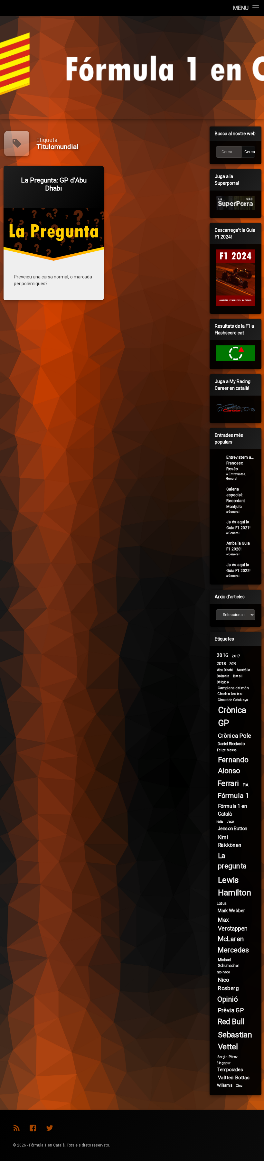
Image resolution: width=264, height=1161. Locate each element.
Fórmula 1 (233, 795)
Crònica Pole (234, 735)
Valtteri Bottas (234, 1078)
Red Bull (231, 1021)
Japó (230, 822)
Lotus (222, 903)
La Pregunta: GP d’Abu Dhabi (54, 184)
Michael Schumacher (228, 963)
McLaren (231, 939)
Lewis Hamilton (234, 886)
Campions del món (233, 688)
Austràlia (243, 670)
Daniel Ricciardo (231, 744)
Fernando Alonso (233, 765)
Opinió (227, 999)
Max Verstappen (232, 924)
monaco (224, 972)
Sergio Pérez (227, 1057)
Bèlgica (223, 682)
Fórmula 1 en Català (232, 810)
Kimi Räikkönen (229, 841)
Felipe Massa (226, 750)
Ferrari (228, 783)
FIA (245, 784)
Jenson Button (232, 828)
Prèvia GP (231, 1010)
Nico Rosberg (228, 984)
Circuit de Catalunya (233, 700)
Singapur (223, 1063)
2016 (222, 655)
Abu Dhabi (225, 670)
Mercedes (233, 950)
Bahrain (223, 676)
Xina (239, 1086)
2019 (232, 664)
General (231, 478)
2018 (221, 663)
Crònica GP (232, 716)
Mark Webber (231, 910)
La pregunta (232, 861)
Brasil (237, 676)
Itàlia (219, 822)
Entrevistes (237, 474)
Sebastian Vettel (235, 1040)
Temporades (230, 1069)
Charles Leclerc (229, 694)
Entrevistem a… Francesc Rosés (240, 463)
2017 (236, 656)
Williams (224, 1085)
